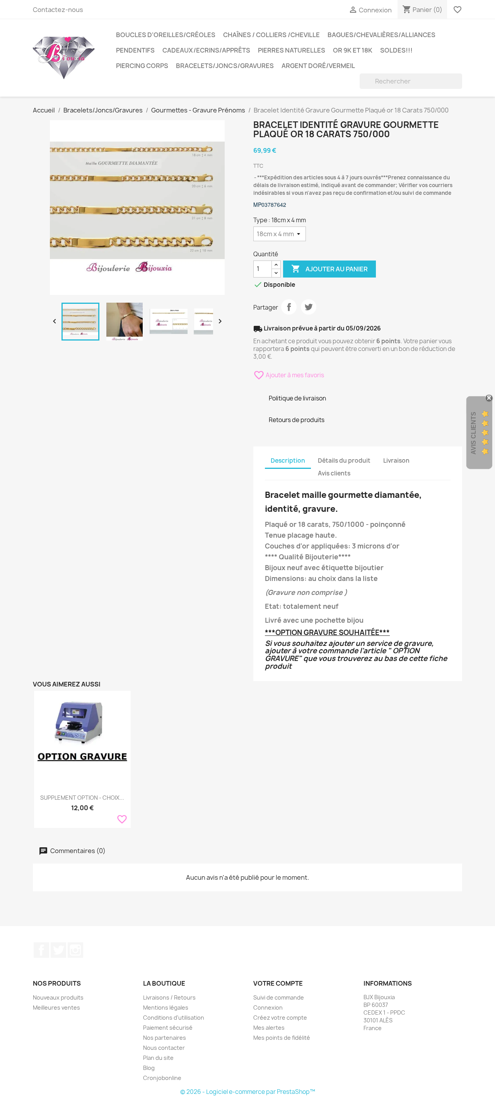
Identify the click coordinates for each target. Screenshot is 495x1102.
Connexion (268, 1007)
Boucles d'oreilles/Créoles (165, 35)
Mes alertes (269, 1027)
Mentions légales (165, 1007)
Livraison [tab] (396, 460)
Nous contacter (164, 1047)
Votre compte (278, 983)
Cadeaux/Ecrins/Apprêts (206, 50)
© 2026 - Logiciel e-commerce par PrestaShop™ (247, 1092)
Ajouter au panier (329, 268)
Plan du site (158, 1057)
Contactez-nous (58, 9)
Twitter (58, 950)
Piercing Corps (142, 65)
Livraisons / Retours (169, 997)
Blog (149, 1067)
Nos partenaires (164, 1037)
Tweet (308, 307)
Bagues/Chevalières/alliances (381, 35)
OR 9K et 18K (352, 50)
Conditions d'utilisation (173, 1017)
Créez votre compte (280, 1017)
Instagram (75, 950)
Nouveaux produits (58, 997)
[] (459, 86)
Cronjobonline (162, 1078)
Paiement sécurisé (168, 1027)
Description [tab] (288, 460)
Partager (289, 307)
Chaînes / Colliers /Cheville (271, 35)
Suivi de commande (278, 997)
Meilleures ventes (56, 1007)
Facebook (41, 950)
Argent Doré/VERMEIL (318, 65)
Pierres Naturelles (291, 50)
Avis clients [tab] (334, 473)
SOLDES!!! (396, 50)
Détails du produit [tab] (344, 460)
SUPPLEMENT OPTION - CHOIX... (82, 797)
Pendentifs (135, 50)
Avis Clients (473, 432)
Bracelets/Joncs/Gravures (225, 65)
